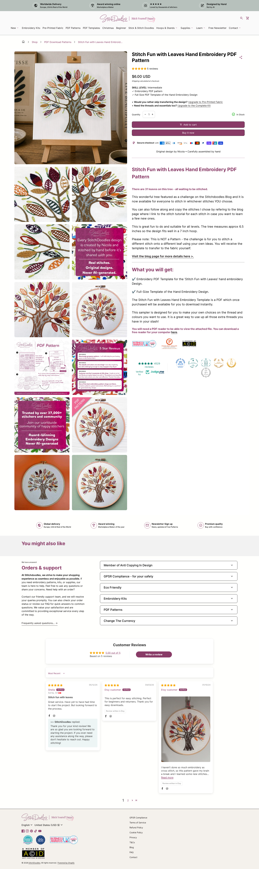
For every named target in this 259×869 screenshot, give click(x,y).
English (27, 825)
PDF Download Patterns (57, 42)
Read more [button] (167, 777)
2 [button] (128, 800)
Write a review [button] (153, 654)
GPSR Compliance (138, 817)
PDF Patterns (73, 27)
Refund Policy (136, 827)
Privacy (133, 837)
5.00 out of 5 (113, 652)
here (174, 332)
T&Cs (132, 842)
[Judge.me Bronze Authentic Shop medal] (218, 363)
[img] (55, 685)
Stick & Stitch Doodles (141, 27)
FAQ (132, 852)
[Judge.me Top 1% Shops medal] (231, 363)
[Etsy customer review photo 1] (185, 729)
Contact (133, 857)
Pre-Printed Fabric (53, 27)
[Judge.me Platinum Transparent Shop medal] (193, 363)
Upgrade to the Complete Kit (194, 105)
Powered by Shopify (66, 863)
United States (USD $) (48, 825)
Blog (132, 847)
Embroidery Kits (31, 28)
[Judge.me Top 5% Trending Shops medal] (206, 372)
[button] (139, 68)
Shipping (135, 81)
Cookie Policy (136, 832)
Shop (35, 42)
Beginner (121, 27)
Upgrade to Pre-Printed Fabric (205, 101)
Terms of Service (138, 822)
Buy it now (188, 132)
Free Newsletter (218, 28)
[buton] (27, 825)
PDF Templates (91, 27)
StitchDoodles (34, 863)
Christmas (108, 27)
